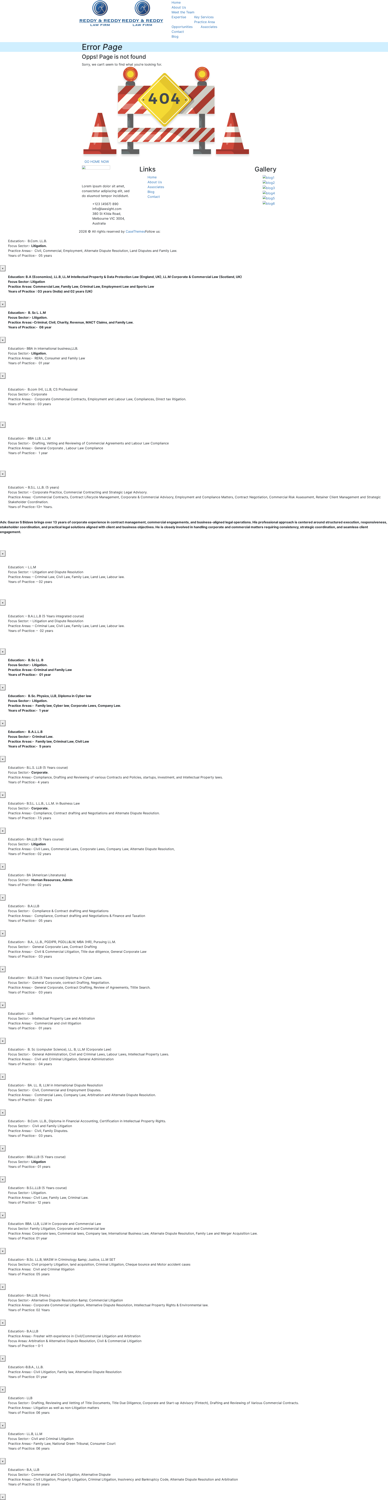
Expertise (179, 17)
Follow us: (152, 231)
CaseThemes (135, 231)
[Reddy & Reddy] (100, 13)
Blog (175, 36)
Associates (209, 27)
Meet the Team (183, 12)
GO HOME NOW (96, 162)
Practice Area (204, 22)
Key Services (204, 17)
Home (176, 2)
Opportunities (182, 27)
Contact (178, 32)
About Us (179, 7)
